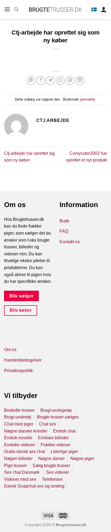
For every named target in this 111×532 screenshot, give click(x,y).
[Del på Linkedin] (79, 80)
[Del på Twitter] (50, 80)
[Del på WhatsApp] (31, 80)
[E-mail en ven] (60, 80)
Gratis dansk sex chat (24, 451)
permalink (87, 99)
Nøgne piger (82, 458)
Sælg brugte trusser (51, 465)
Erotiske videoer (19, 444)
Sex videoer (57, 472)
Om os (10, 349)
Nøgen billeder (18, 458)
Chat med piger (18, 424)
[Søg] (16, 9)
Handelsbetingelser (22, 360)
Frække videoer (56, 444)
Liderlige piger (64, 451)
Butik (64, 221)
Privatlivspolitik (18, 370)
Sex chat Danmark (22, 472)
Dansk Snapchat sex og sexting (34, 486)
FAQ (64, 231)
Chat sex (47, 424)
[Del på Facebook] (40, 80)
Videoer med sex (20, 479)
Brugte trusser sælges (58, 417)
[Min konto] (103, 9)
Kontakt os (70, 241)
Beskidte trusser (19, 410)
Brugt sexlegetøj (56, 410)
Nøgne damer (51, 458)
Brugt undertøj (17, 417)
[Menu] (7, 9)
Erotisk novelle (18, 437)
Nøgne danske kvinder (25, 431)
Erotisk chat (64, 431)
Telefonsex (52, 479)
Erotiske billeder (53, 437)
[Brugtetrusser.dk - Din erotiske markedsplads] (56, 9)
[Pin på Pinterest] (70, 80)
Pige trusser (15, 465)
